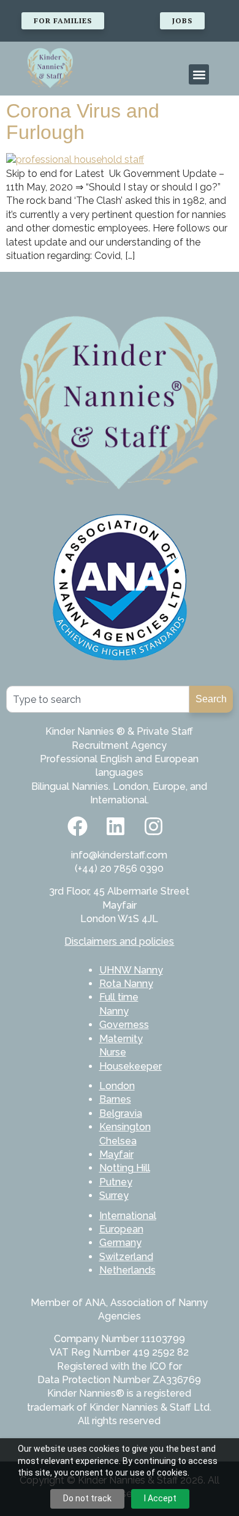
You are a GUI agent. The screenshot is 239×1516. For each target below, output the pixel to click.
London (117, 1086)
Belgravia (120, 1113)
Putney (115, 1182)
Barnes (115, 1099)
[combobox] (97, 699)
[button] (199, 74)
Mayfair (116, 1154)
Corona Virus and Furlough (82, 121)
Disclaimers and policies (119, 941)
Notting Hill (124, 1168)
